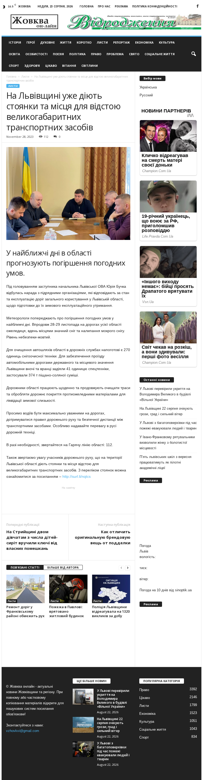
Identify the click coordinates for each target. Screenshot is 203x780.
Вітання (69, 66)
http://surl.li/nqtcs (78, 476)
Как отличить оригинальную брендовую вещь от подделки (102, 537)
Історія (15, 42)
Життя (65, 42)
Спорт (14, 66)
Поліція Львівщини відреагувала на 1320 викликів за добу (111, 611)
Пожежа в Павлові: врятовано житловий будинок (66, 611)
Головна (87, 6)
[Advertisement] (68, 500)
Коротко (84, 42)
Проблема (115, 54)
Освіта (14, 54)
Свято (134, 54)
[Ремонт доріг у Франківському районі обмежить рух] (25, 589)
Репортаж (121, 42)
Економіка (144, 42)
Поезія (58, 54)
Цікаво (51, 66)
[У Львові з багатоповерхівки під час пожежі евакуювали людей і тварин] (83, 749)
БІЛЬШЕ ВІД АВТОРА (63, 567)
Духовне (47, 42)
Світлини (89, 66)
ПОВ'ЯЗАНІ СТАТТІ (25, 567)
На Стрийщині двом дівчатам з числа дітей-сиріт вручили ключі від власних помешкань (32, 540)
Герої (30, 42)
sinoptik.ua (183, 590)
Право (96, 54)
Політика (77, 54)
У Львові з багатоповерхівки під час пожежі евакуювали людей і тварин (168, 425)
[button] (193, 54)
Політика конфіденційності (154, 6)
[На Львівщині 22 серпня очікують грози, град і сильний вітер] (83, 725)
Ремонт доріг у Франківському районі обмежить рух (25, 611)
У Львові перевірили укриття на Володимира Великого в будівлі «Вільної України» (165, 394)
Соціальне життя (160, 54)
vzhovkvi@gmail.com (22, 731)
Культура (167, 42)
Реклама (121, 6)
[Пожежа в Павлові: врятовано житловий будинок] (68, 589)
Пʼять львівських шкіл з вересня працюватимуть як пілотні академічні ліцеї (165, 462)
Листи (102, 42)
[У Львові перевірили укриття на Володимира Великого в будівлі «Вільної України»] (83, 697)
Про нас (104, 6)
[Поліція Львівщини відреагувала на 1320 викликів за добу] (111, 589)
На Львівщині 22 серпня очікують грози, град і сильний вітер (166, 411)
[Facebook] (197, 6)
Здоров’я (32, 66)
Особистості (36, 54)
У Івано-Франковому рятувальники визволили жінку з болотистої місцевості (167, 442)
